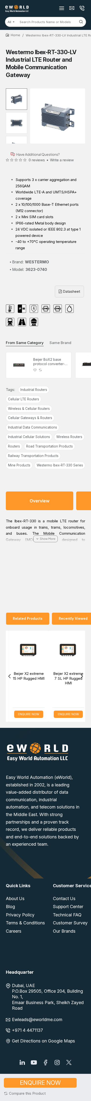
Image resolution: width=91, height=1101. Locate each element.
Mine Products (19, 465)
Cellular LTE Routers (23, 399)
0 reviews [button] (37, 160)
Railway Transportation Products (33, 456)
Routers (14, 446)
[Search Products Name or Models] (81, 22)
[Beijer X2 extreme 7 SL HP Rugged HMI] (65, 651)
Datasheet (71, 291)
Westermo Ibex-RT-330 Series (60, 465)
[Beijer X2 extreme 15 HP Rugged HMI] (26, 651)
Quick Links (18, 885)
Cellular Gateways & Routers (30, 418)
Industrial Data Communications (32, 427)
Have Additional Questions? (38, 154)
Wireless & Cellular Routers (29, 409)
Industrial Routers (33, 390)
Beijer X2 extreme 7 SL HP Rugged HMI (65, 678)
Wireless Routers (69, 437)
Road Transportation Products (49, 446)
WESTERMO (37, 261)
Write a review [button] (62, 160)
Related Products (27, 618)
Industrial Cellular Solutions (29, 437)
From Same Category (25, 342)
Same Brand (60, 342)
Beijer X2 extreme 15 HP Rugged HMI (25, 676)
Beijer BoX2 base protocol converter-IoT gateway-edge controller (49, 361)
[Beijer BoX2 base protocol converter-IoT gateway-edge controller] (19, 365)
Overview (40, 500)
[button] (25, 1093)
